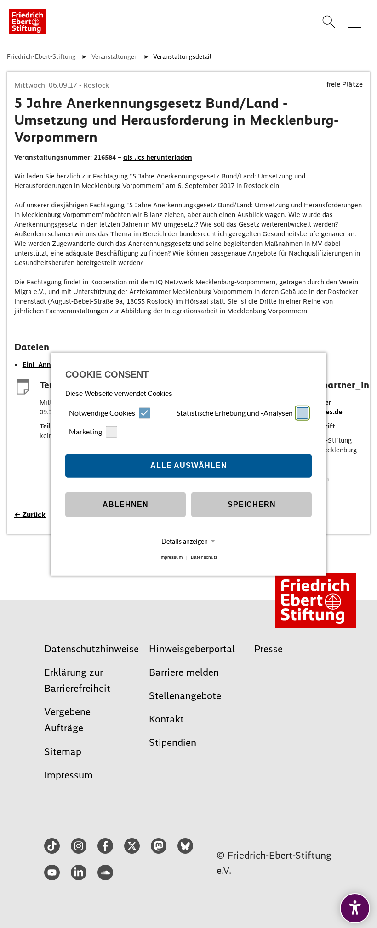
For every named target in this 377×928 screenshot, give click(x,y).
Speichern (252, 504)
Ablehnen (126, 504)
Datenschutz (204, 557)
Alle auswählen (188, 465)
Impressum (171, 557)
